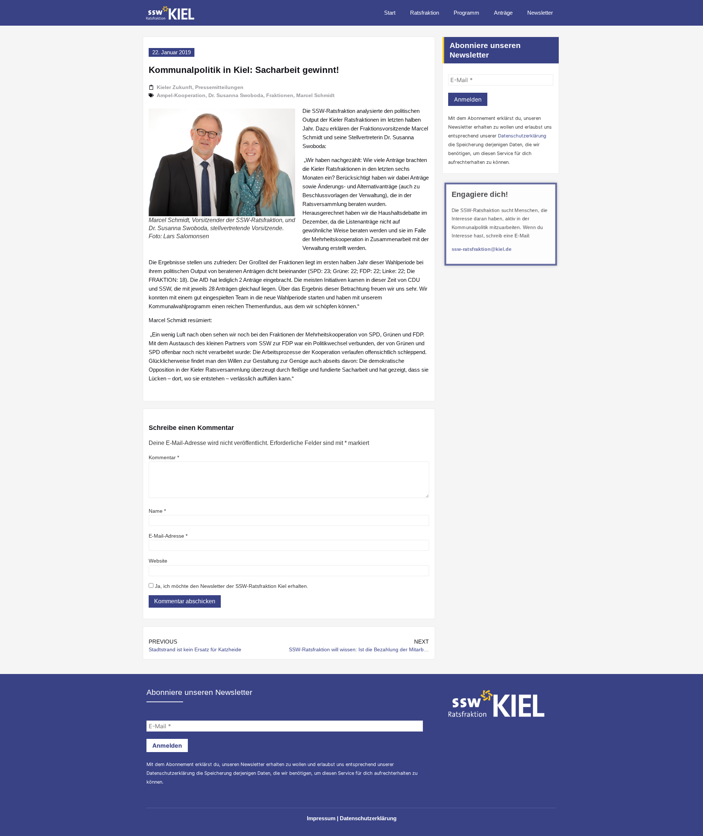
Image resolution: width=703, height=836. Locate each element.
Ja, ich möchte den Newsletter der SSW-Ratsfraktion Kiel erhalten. (230, 586)
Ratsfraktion (424, 13)
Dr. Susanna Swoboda (235, 95)
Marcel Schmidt (315, 95)
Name (157, 510)
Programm (466, 13)
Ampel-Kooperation (181, 95)
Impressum (321, 818)
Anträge (503, 13)
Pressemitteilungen (219, 87)
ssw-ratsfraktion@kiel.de (481, 250)
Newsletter (540, 13)
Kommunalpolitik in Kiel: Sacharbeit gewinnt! (244, 70)
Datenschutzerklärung (522, 136)
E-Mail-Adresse (168, 535)
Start (389, 13)
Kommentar (164, 457)
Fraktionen (279, 95)
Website (158, 560)
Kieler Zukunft (174, 87)
